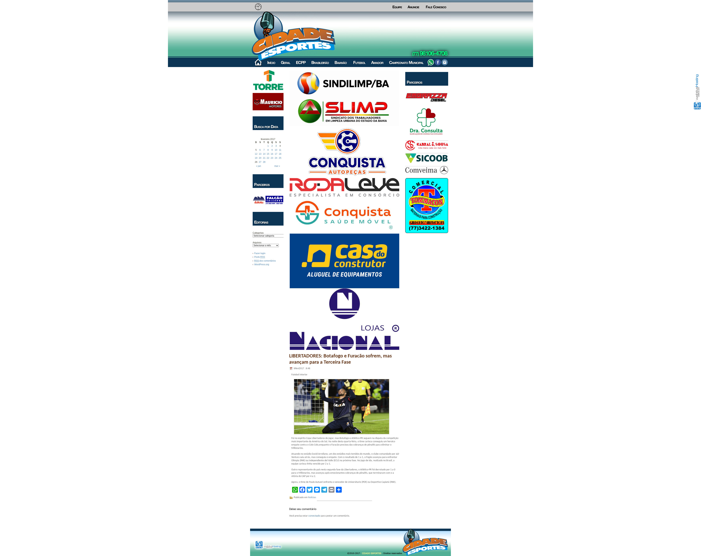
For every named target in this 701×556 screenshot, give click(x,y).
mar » (277, 166)
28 (264, 162)
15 (268, 154)
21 (264, 158)
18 (280, 154)
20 (260, 158)
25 (280, 158)
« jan (258, 166)
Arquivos (257, 242)
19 (256, 158)
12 (256, 154)
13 (260, 154)
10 (276, 150)
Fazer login (259, 253)
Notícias (312, 497)
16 (272, 154)
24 (276, 158)
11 (280, 150)
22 (268, 158)
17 (276, 154)
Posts (259, 257)
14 (264, 154)
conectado (314, 515)
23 (272, 158)
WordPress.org (261, 264)
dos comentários (265, 261)
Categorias (258, 233)
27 (260, 162)
